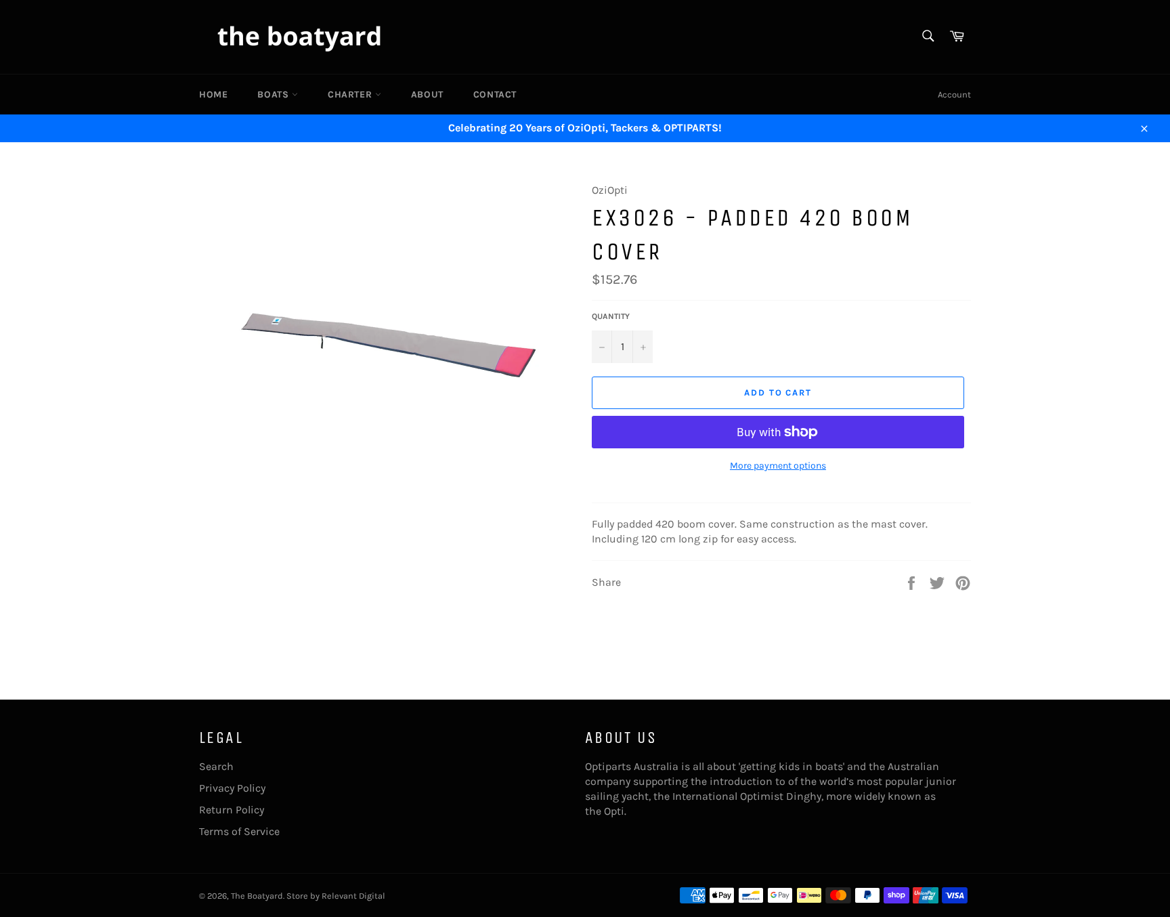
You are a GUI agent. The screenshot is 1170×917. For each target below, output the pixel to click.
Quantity (611, 316)
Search (216, 766)
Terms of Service (239, 831)
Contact (495, 94)
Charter (351, 94)
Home (213, 94)
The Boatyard (257, 896)
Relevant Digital (353, 896)
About (427, 94)
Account (954, 94)
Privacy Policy (232, 788)
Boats (274, 94)
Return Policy (231, 809)
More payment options (778, 465)
